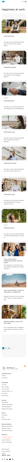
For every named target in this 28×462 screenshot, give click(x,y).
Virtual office (5, 402)
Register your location (7, 426)
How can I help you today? (12, 368)
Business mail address (7, 404)
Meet (3, 417)
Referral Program (7, 391)
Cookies (3, 453)
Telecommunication (6, 406)
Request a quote (7, 437)
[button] (22, 1)
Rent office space (6, 419)
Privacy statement (6, 451)
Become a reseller (6, 428)
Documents (4, 377)
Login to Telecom (6, 440)
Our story (4, 384)
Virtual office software (7, 430)
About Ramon (5, 395)
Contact (4, 375)
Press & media (5, 389)
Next (9, 348)
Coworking (4, 415)
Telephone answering (7, 409)
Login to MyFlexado (7, 442)
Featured (6, 98)
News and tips (5, 386)
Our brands (4, 393)
